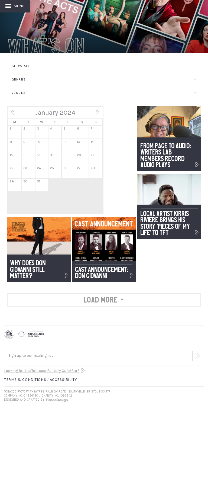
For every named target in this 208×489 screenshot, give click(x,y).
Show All (21, 66)
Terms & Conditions (25, 379)
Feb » (94, 114)
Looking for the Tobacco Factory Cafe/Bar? (41, 370)
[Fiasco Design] (57, 399)
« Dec (16, 114)
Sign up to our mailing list (30, 355)
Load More (101, 300)
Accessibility (63, 379)
